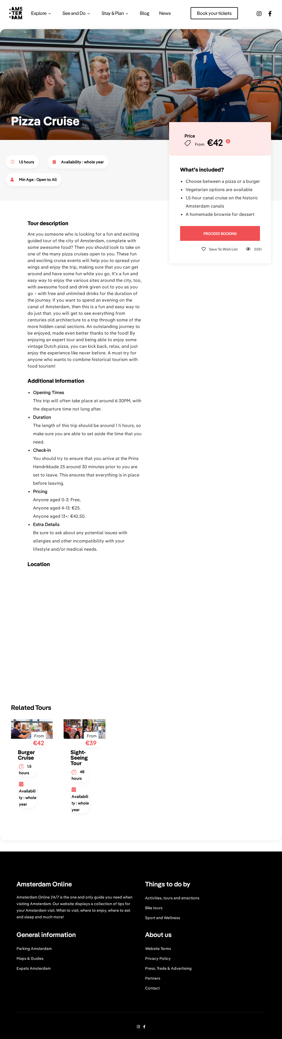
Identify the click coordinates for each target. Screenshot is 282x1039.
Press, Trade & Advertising (168, 968)
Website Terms (158, 948)
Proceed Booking (220, 233)
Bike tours (153, 907)
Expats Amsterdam (34, 968)
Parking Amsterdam (34, 948)
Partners (152, 978)
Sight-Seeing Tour (79, 758)
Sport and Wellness (162, 917)
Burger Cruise (26, 755)
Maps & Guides (30, 958)
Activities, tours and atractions (172, 897)
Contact (152, 988)
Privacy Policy (158, 958)
